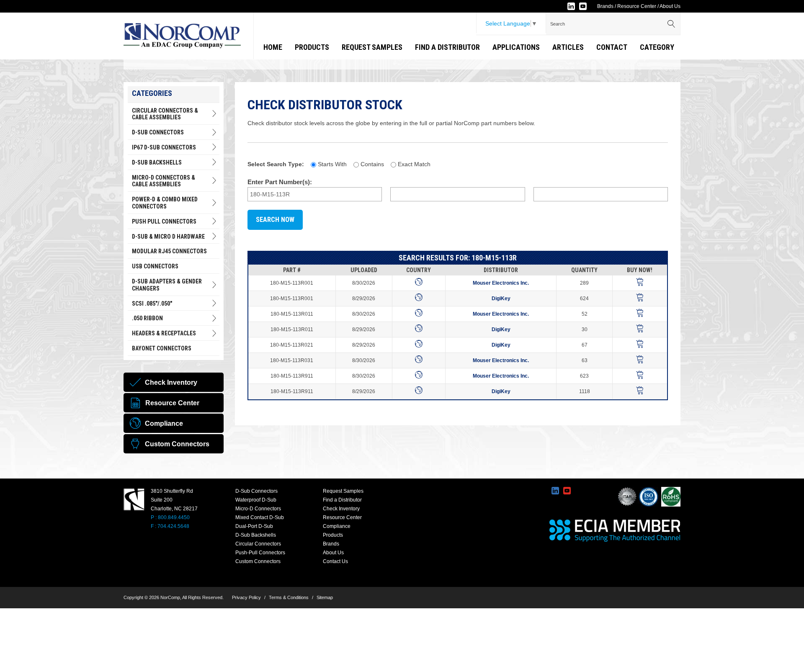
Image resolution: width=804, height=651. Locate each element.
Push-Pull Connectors (260, 553)
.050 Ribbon (147, 318)
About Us (670, 6)
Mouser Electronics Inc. (501, 283)
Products (312, 47)
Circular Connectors (258, 544)
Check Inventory (341, 509)
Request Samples (372, 47)
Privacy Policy (246, 597)
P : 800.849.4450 (170, 517)
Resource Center (636, 6)
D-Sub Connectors (158, 132)
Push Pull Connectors (164, 221)
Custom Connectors (258, 561)
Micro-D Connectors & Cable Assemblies (163, 181)
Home (272, 47)
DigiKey (501, 298)
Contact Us (335, 561)
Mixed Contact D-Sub (259, 517)
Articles (568, 47)
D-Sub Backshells (157, 162)
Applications (516, 47)
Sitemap (325, 597)
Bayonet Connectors (161, 348)
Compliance (336, 526)
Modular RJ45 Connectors (169, 251)
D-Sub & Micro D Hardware (168, 236)
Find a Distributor (447, 47)
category (657, 47)
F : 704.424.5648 (170, 526)
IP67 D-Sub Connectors (164, 147)
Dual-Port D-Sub (254, 526)
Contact (611, 47)
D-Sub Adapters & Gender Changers (167, 285)
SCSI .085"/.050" (152, 303)
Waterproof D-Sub (255, 500)
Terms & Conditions (289, 597)
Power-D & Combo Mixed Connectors (165, 203)
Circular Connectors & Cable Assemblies (165, 114)
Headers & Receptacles (164, 333)
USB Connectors (155, 266)
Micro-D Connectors (258, 509)
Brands (605, 6)
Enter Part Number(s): (279, 181)
